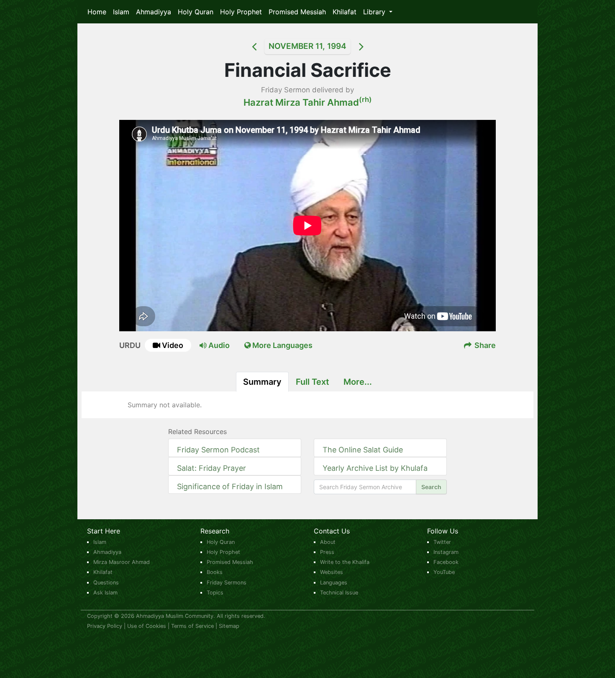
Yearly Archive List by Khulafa (375, 468)
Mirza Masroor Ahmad (121, 562)
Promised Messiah (297, 12)
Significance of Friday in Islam (230, 486)
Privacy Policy (104, 626)
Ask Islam (105, 592)
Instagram (446, 552)
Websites (331, 572)
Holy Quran (195, 12)
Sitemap (229, 626)
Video (172, 345)
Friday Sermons (226, 582)
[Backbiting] (371, 46)
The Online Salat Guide (363, 449)
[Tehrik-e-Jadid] (243, 46)
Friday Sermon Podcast (218, 449)
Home (96, 12)
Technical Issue (339, 592)
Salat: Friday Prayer (211, 468)
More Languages (282, 345)
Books (215, 572)
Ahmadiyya (153, 12)
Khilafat (344, 12)
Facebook (446, 562)
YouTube (444, 572)
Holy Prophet (241, 12)
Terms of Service (192, 626)
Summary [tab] (262, 382)
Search (431, 486)
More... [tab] (357, 382)
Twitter (442, 542)
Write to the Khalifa (344, 562)
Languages (333, 582)
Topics (215, 592)
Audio (218, 345)
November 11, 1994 (307, 46)
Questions (106, 582)
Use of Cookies (146, 626)
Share (484, 345)
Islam (121, 12)
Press (327, 552)
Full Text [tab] (312, 382)
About (328, 542)
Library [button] (375, 12)
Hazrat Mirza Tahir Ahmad (307, 102)
